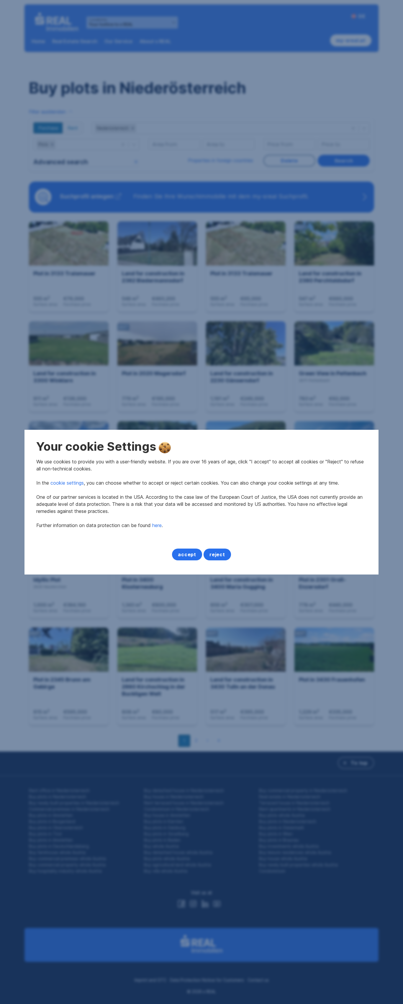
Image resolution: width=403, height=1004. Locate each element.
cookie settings (67, 483)
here (157, 525)
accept (187, 554)
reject (217, 554)
